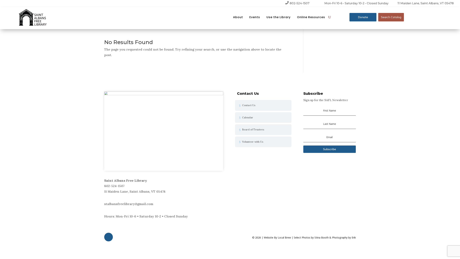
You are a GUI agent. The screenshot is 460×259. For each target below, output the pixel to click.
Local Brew (284, 237)
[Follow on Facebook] (108, 237)
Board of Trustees (253, 129)
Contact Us (248, 105)
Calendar (247, 117)
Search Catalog (391, 17)
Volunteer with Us (252, 141)
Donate (363, 17)
